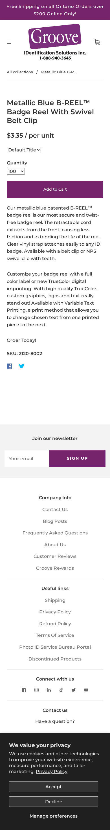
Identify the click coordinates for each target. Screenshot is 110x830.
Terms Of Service (55, 635)
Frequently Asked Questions (55, 533)
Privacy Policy (51, 771)
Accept (53, 786)
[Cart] (97, 42)
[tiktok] (61, 690)
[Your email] (27, 458)
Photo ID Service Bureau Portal (55, 647)
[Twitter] (22, 366)
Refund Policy (55, 623)
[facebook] (24, 690)
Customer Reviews (55, 556)
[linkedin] (49, 690)
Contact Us (55, 509)
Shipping (55, 600)
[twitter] (73, 690)
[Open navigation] (13, 42)
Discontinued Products (55, 659)
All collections (20, 72)
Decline (53, 801)
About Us (55, 544)
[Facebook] (9, 366)
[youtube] (86, 690)
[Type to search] (24, 150)
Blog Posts (55, 521)
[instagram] (36, 690)
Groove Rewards (55, 568)
